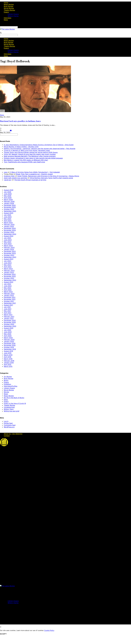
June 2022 (8, 286)
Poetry (6, 401)
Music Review (9, 4)
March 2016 (8, 359)
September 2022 (10, 280)
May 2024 (7, 242)
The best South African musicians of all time (30, 180)
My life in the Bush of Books (14, 398)
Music (6, 394)
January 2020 (9, 341)
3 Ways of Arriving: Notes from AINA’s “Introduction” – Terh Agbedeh (35, 172)
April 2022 (8, 290)
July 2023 (7, 261)
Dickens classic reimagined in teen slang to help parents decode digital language (33, 158)
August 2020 (8, 328)
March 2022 (8, 292)
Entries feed (8, 423)
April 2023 (8, 267)
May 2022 (7, 288)
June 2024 (8, 240)
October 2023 (9, 255)
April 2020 (8, 336)
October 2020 (9, 324)
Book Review (8, 6)
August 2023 (8, 259)
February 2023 (9, 270)
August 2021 (8, 305)
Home (6, 2)
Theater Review (9, 405)
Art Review (8, 377)
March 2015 (8, 366)
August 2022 (8, 282)
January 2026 (9, 203)
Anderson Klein (9, 176)
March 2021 (8, 315)
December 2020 (10, 320)
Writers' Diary (9, 409)
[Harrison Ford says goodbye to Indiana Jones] (35, 111)
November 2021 (9, 299)
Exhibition (7, 384)
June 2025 (8, 217)
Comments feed (9, 425)
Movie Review (9, 8)
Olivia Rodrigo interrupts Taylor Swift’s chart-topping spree (51, 178)
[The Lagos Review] (7, 29)
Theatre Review (9, 10)
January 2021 (9, 318)
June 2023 (8, 263)
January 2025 (9, 226)
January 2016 (9, 363)
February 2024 (9, 247)
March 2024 (8, 246)
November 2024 (10, 230)
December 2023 (10, 251)
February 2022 (9, 293)
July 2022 (7, 284)
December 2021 (9, 297)
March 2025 (8, 223)
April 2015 (7, 364)
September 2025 (10, 211)
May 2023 (7, 265)
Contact (7, 436)
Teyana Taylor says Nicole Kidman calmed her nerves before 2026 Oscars (31, 152)
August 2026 (8, 190)
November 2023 (10, 253)
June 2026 (8, 194)
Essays (6, 12)
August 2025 (8, 213)
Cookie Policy (49, 630)
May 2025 (7, 219)
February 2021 (9, 317)
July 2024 (7, 238)
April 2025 (8, 221)
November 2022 (10, 276)
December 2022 (10, 274)
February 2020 (9, 340)
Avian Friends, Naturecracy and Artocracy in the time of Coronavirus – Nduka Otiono (48, 176)
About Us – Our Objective (13, 434)
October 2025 (9, 209)
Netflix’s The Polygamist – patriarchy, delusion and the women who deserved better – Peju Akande (39, 148)
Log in (6, 421)
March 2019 (8, 355)
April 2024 (8, 244)
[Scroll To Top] (1, 627)
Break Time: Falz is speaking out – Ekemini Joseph (34, 174)
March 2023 (8, 269)
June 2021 (7, 309)
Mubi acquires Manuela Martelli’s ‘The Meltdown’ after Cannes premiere (30, 156)
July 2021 (7, 307)
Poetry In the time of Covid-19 (15, 403)
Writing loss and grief (11, 411)
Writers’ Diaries (13, 16)
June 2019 (7, 353)
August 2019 (8, 351)
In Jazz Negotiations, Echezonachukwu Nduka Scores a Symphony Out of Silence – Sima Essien (39, 145)
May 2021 (7, 311)
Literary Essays (13, 14)
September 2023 (10, 257)
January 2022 (9, 295)
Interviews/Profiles (10, 386)
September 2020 (10, 326)
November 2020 (10, 322)
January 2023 (9, 272)
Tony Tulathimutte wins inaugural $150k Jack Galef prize (24, 162)
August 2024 (8, 236)
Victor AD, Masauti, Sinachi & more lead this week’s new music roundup (30, 154)
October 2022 (9, 278)
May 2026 (7, 196)
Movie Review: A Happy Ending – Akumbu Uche (21, 147)
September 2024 (10, 234)
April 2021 (7, 313)
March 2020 (8, 338)
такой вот (7, 180)
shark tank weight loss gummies (15, 178)
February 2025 (9, 224)
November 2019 (9, 345)
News (6, 20)
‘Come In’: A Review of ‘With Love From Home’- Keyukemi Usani (27, 150)
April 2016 (7, 357)
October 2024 (9, 232)
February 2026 (9, 201)
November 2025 (10, 207)
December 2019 (9, 343)
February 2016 (9, 361)
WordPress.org (9, 427)
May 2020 (7, 334)
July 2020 (7, 330)
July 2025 (7, 215)
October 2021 (9, 301)
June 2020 (8, 332)
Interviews (7, 18)
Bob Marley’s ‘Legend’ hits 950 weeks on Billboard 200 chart (26, 160)
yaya (5, 172)
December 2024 (10, 228)
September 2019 (10, 349)
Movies (6, 392)
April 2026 (8, 198)
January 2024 (9, 249)
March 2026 (8, 200)
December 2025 (10, 205)
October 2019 (9, 347)
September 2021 (10, 303)
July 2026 (7, 192)
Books (6, 380)
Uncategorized (9, 407)
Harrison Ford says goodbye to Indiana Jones (20, 121)
